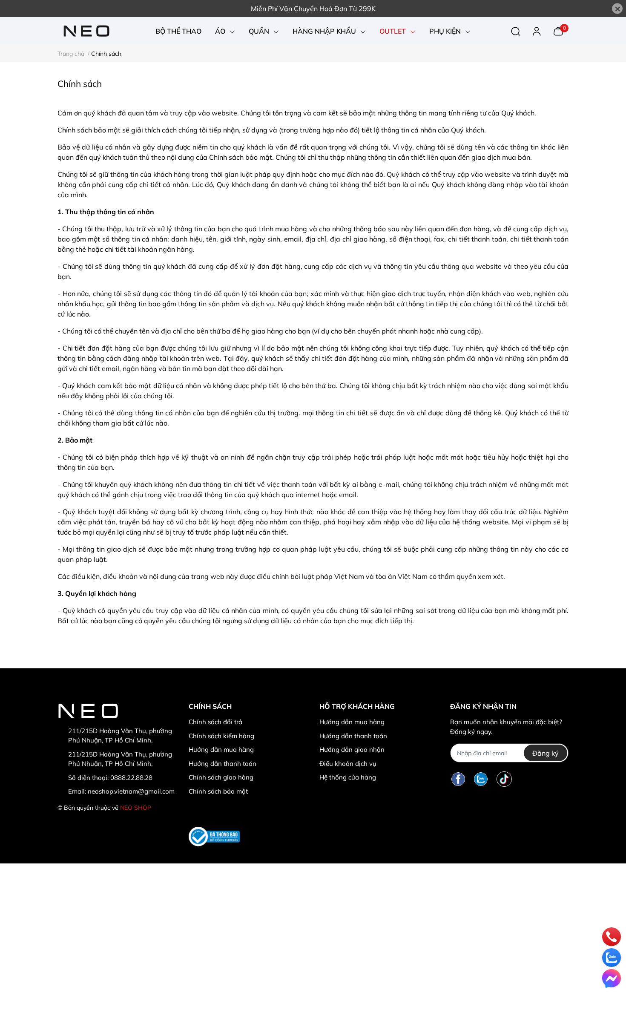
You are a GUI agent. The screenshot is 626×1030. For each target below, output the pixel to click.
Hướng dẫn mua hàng (221, 749)
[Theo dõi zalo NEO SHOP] (481, 778)
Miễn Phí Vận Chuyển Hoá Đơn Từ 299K (313, 8)
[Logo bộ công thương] (214, 836)
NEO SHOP (135, 807)
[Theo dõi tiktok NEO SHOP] (504, 778)
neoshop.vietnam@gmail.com (131, 791)
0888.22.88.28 (131, 778)
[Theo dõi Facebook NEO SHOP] (458, 778)
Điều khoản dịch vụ (347, 764)
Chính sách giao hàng (221, 777)
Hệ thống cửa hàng (347, 777)
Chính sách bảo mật (218, 791)
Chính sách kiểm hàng (221, 736)
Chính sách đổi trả (215, 722)
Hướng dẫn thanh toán (222, 764)
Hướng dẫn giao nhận (352, 749)
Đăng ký (545, 753)
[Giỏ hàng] (558, 30)
